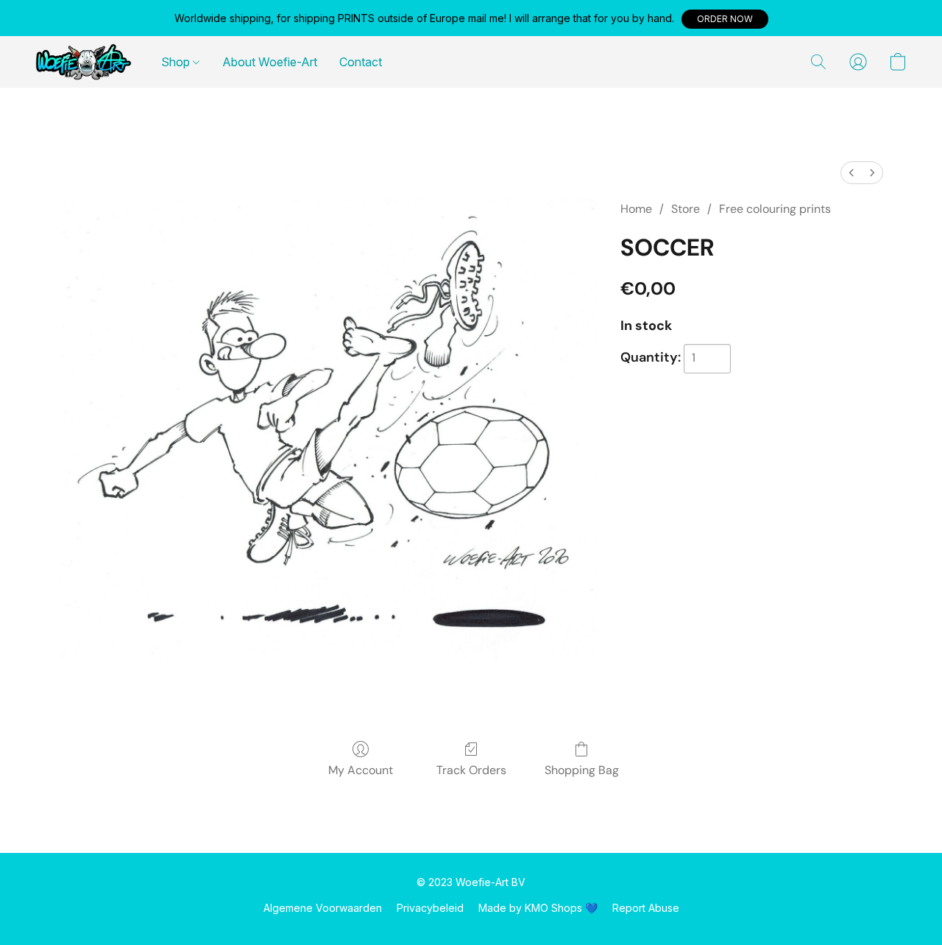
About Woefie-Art (269, 62)
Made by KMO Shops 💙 (538, 908)
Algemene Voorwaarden (322, 908)
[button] (724, 19)
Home (636, 209)
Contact (360, 62)
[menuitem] (851, 172)
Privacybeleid (430, 908)
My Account (360, 770)
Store (685, 209)
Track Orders (471, 770)
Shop (177, 62)
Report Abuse (645, 908)
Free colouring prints (775, 209)
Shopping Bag (582, 770)
